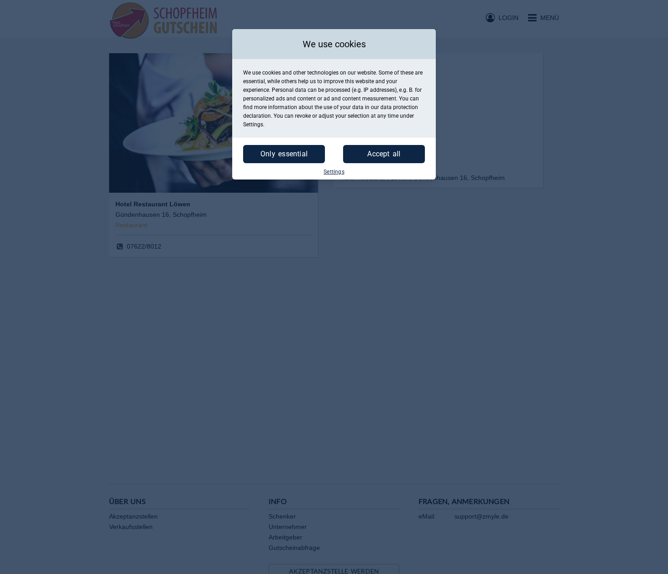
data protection (399, 107)
